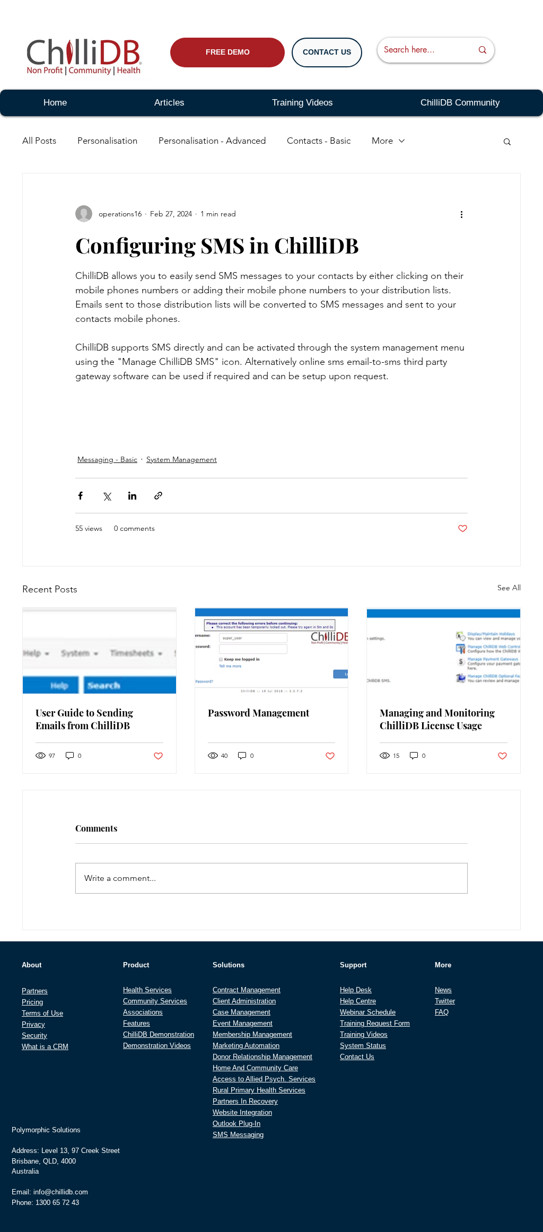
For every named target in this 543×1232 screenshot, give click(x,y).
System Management (181, 459)
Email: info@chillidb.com (50, 1192)
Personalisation (107, 140)
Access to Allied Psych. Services (264, 1079)
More (382, 140)
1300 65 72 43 (57, 1203)
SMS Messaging (238, 1135)
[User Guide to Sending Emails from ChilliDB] (99, 651)
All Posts (39, 140)
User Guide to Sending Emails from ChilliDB (84, 719)
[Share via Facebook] (80, 496)
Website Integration (242, 1112)
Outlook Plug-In (236, 1124)
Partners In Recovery (245, 1101)
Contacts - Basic (319, 140)
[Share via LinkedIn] (132, 496)
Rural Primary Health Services (259, 1090)
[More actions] (461, 213)
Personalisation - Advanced (212, 140)
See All (509, 587)
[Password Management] (271, 651)
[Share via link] (158, 496)
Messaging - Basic (107, 459)
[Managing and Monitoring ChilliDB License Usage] (443, 651)
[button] (507, 141)
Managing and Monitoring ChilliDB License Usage (437, 719)
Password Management (258, 712)
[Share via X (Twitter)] (106, 496)
